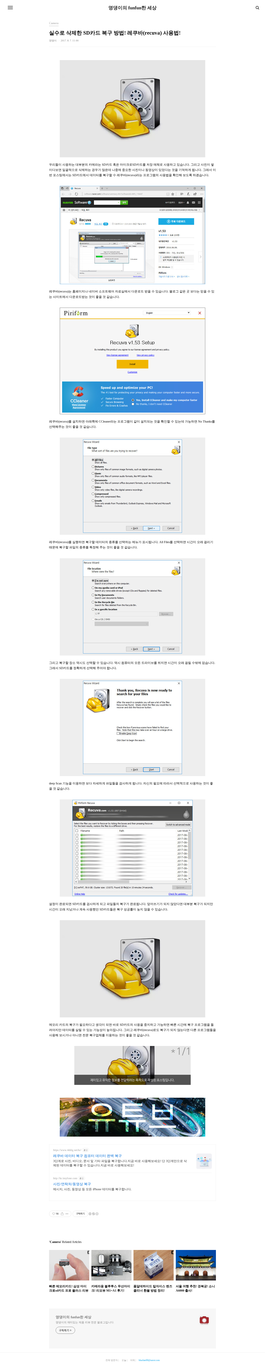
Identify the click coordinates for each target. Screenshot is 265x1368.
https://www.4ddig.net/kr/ (67, 1150)
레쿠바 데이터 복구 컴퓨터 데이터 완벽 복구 (87, 1156)
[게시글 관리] (67, 1214)
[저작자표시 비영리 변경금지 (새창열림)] (93, 1213)
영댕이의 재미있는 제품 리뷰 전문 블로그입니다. (85, 1322)
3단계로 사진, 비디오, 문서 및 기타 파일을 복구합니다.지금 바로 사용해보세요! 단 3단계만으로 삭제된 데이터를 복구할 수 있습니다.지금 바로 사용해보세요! (120, 1163)
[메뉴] (10, 8)
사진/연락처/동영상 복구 (72, 1184)
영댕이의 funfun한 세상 (132, 7)
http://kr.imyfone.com (65, 1178)
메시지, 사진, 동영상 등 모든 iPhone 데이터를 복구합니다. (92, 1189)
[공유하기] (62, 1214)
